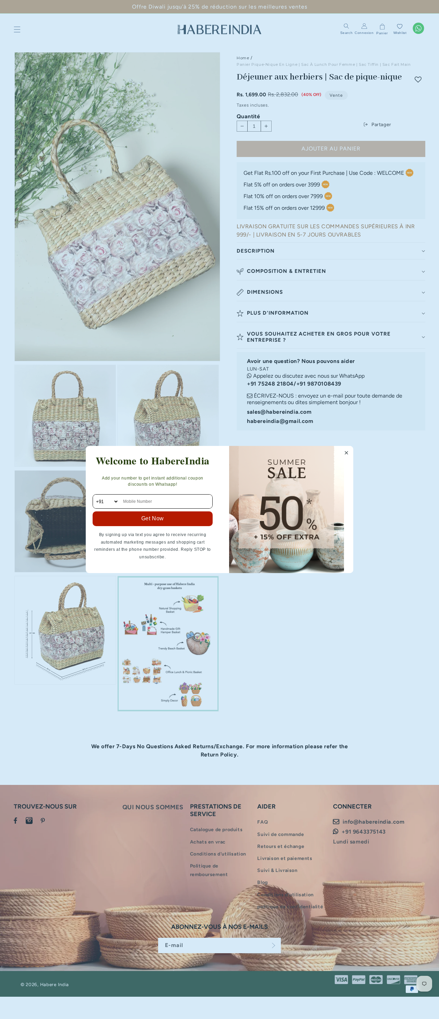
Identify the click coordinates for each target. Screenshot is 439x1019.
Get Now (152, 518)
